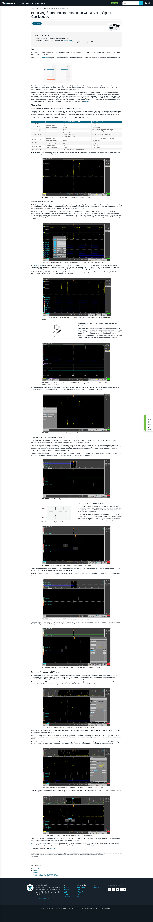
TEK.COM (52, 848)
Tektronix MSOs (38, 265)
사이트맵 (58, 908)
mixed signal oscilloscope (43, 57)
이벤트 (65, 892)
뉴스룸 (65, 891)
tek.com (86, 101)
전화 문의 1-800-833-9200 (87, 908)
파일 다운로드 (37, 23)
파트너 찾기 (96, 887)
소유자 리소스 (80, 894)
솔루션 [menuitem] (27, 3)
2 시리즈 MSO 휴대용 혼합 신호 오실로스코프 (46, 876)
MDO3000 (35, 870)
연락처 (78, 889)
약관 (77, 908)
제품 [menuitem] (23, 3)
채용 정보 (66, 889)
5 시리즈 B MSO (37, 869)
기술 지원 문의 (80, 891)
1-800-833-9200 (80, 887)
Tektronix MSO (67, 40)
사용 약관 (71, 908)
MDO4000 (35, 872)
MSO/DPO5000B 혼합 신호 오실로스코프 (44, 874)
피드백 (97, 908)
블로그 (78, 896)
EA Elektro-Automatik (67, 895)
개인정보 (65, 908)
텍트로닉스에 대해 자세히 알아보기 (46, 898)
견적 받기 (114, 3)
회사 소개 (66, 887)
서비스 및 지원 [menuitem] (35, 3)
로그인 (145, 3)
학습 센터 (79, 892)
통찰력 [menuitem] (43, 3)
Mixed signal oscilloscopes (38, 843)
